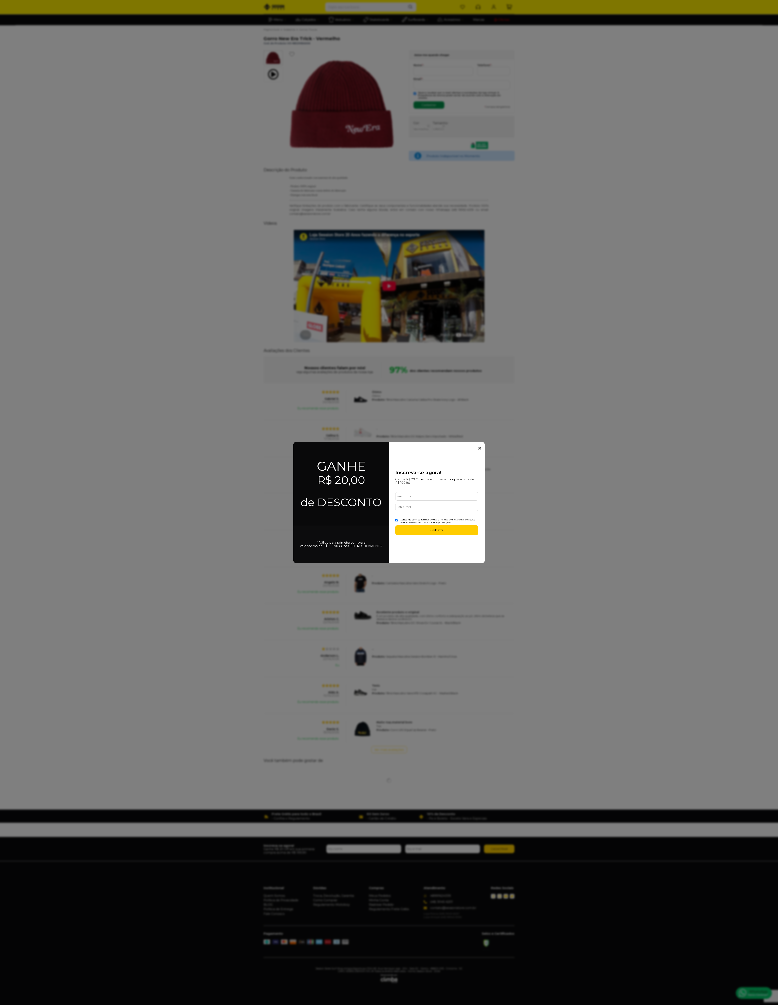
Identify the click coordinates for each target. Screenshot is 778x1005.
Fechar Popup (480, 448)
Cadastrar (436, 530)
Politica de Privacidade (453, 519)
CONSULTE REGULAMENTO (360, 546)
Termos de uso (429, 519)
